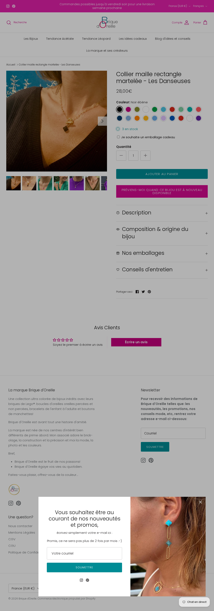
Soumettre (84, 567)
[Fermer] (200, 502)
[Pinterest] (87, 580)
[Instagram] (81, 580)
